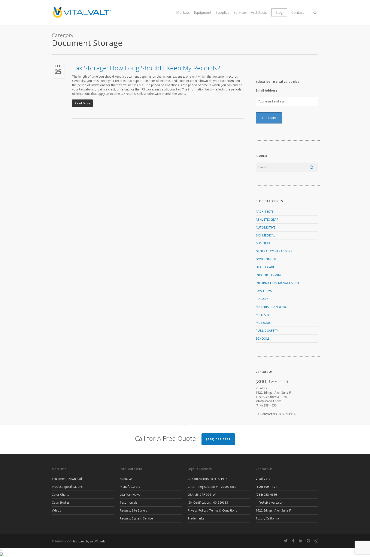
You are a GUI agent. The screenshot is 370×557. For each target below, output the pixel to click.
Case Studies (61, 502)
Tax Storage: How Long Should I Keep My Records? (146, 67)
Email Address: (267, 90)
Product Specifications (67, 487)
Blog (279, 12)
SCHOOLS (263, 338)
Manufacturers (130, 487)
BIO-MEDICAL (265, 235)
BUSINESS (263, 243)
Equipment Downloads (67, 479)
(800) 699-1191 (218, 439)
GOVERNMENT (266, 259)
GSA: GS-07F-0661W (202, 494)
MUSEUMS (263, 323)
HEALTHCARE (265, 267)
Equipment (202, 12)
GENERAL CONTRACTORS (274, 251)
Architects (259, 12)
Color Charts (60, 494)
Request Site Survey (133, 510)
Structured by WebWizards (89, 541)
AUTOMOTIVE (265, 227)
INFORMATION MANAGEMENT (278, 283)
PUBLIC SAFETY (267, 330)
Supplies (222, 12)
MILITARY (262, 315)
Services (240, 12)
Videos (56, 510)
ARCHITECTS (265, 211)
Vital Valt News (130, 494)
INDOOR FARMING (269, 275)
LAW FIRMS (264, 291)
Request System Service (136, 518)
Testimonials (128, 502)
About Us (126, 479)
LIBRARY (262, 299)
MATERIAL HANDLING (271, 307)
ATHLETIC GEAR (267, 219)
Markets (183, 12)
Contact (297, 12)
